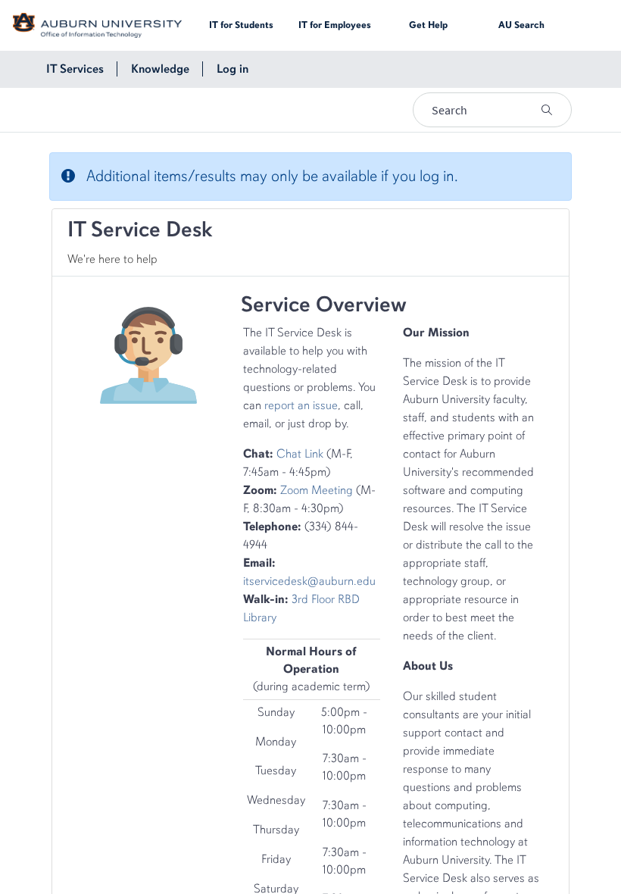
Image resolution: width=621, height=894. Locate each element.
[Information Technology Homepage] (97, 24)
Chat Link (299, 453)
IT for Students (241, 25)
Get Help (428, 25)
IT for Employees (334, 25)
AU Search (521, 25)
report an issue (301, 405)
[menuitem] (75, 69)
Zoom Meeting (316, 490)
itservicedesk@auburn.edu (309, 581)
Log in (232, 69)
